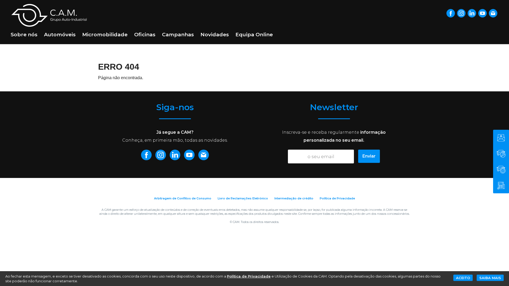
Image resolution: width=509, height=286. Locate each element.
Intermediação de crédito (293, 198)
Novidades (214, 35)
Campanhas (178, 35)
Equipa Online (254, 35)
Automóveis (60, 35)
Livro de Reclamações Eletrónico (243, 198)
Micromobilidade (105, 35)
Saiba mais (490, 278)
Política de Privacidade (337, 198)
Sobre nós (24, 35)
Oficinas (144, 35)
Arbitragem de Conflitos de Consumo (182, 198)
